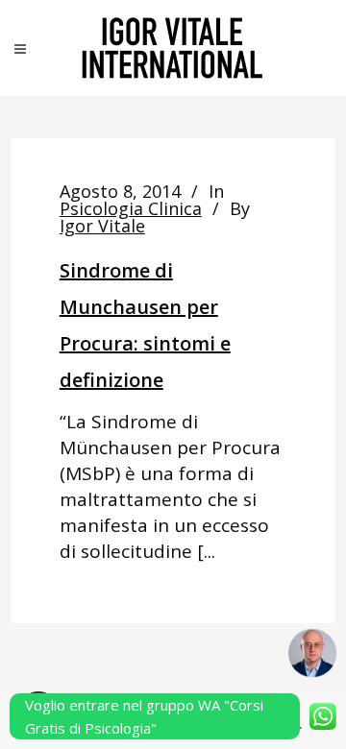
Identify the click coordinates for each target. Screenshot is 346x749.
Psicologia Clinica (131, 208)
